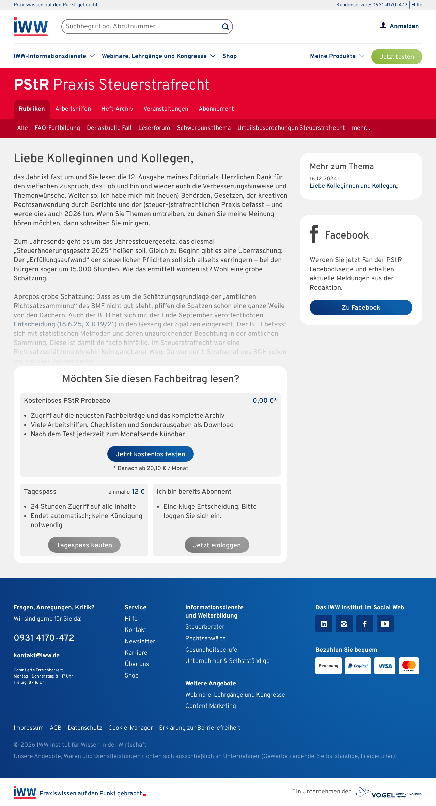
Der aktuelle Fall (109, 128)
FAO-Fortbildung (57, 128)
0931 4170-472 (44, 638)
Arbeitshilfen (73, 109)
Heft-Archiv (117, 109)
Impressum (29, 728)
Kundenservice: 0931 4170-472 (371, 5)
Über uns (137, 664)
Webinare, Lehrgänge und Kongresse (235, 695)
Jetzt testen (397, 57)
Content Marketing (210, 706)
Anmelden (404, 26)
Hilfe (416, 5)
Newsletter (140, 642)
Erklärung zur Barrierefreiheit (199, 728)
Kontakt (135, 630)
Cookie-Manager (130, 728)
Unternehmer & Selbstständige (227, 661)
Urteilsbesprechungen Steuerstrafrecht (291, 128)
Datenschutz (85, 728)
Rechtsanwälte (205, 639)
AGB (56, 728)
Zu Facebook (361, 308)
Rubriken (32, 109)
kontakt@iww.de (37, 656)
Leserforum (154, 128)
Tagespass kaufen (84, 545)
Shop (229, 56)
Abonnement (216, 109)
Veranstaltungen (165, 109)
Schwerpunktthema (204, 128)
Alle (22, 128)
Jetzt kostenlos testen (150, 454)
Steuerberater (204, 627)
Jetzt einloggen (217, 545)
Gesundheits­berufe (211, 650)
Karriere (136, 653)
